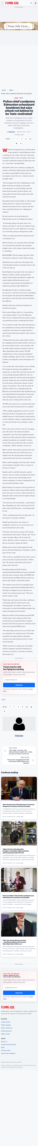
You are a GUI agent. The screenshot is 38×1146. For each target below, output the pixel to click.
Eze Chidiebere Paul (9, 816)
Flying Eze (12, 132)
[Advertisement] (19, 66)
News (11, 90)
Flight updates (6, 1025)
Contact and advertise (8, 1044)
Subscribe (19, 685)
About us (4, 1041)
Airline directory (6, 1031)
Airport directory (6, 1028)
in (26, 139)
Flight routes (5, 1034)
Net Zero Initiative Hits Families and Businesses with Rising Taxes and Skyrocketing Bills (18, 896)
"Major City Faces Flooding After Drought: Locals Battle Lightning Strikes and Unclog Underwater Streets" (16, 851)
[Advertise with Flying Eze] (19, 26)
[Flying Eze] (12, 3)
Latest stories (5, 1022)
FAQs (3, 1047)
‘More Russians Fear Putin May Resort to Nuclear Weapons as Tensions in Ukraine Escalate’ (18, 805)
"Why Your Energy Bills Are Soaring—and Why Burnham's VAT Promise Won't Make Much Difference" (14, 942)
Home (4, 90)
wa (30, 139)
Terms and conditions (8, 1053)
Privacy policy (6, 1050)
